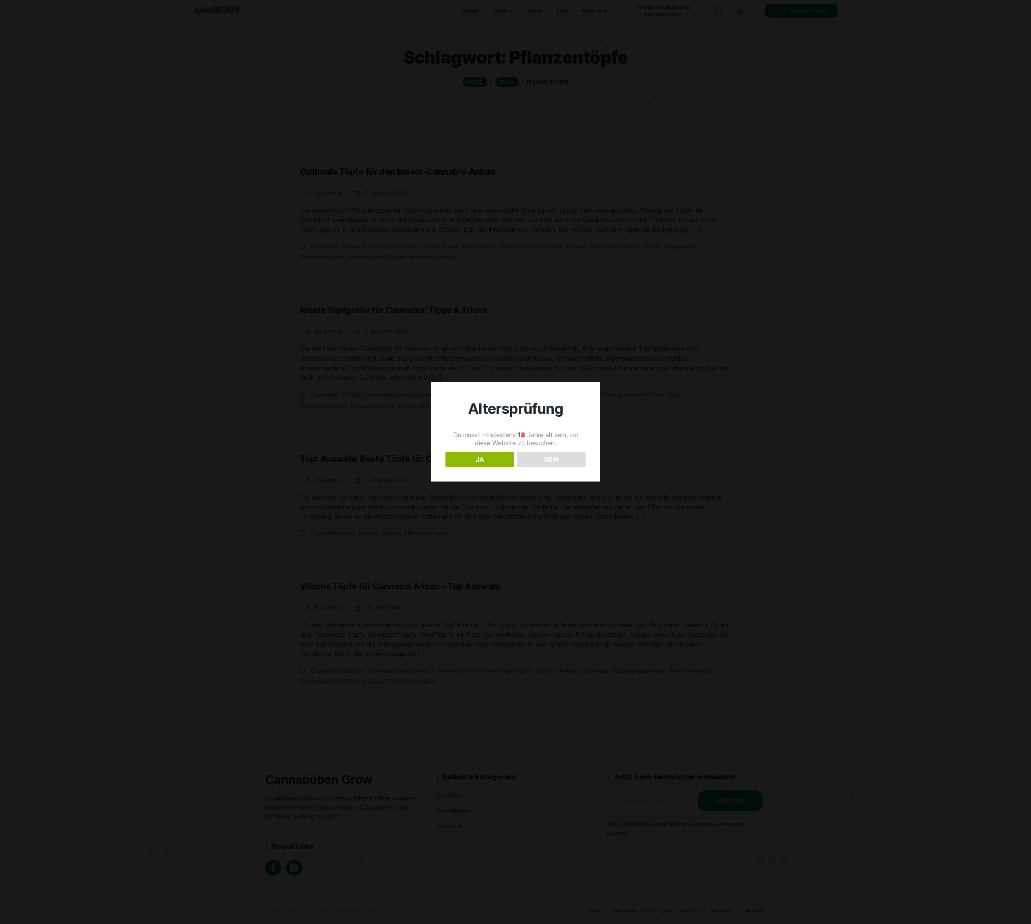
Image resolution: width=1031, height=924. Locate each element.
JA (479, 459)
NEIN (551, 459)
